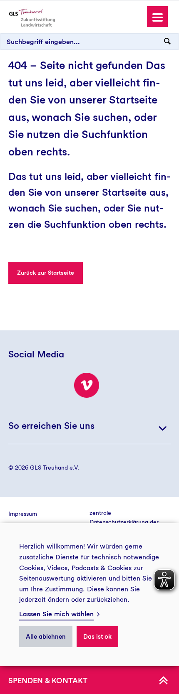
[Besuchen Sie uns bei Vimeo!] (86, 385)
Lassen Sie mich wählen (56, 614)
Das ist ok (97, 636)
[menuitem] (49, 513)
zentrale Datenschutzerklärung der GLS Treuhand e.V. (124, 522)
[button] (157, 16)
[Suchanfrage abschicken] (167, 41)
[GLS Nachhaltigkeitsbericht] (31, 17)
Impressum (22, 513)
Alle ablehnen (46, 636)
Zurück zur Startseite (45, 272)
